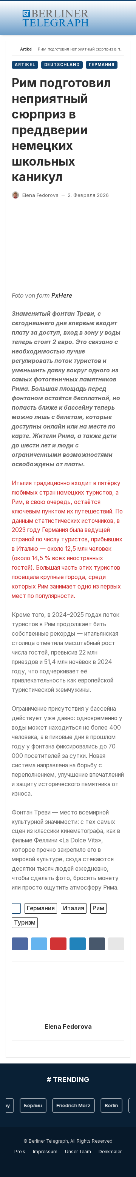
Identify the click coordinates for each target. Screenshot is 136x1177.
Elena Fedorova (68, 1026)
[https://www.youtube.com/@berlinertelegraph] (64, 1162)
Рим (98, 908)
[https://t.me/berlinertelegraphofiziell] (72, 1162)
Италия (73, 908)
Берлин (31, 1105)
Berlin (109, 1105)
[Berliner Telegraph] (55, 18)
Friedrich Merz (71, 1105)
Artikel (26, 49)
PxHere (61, 295)
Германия (102, 64)
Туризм (25, 922)
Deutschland (62, 64)
